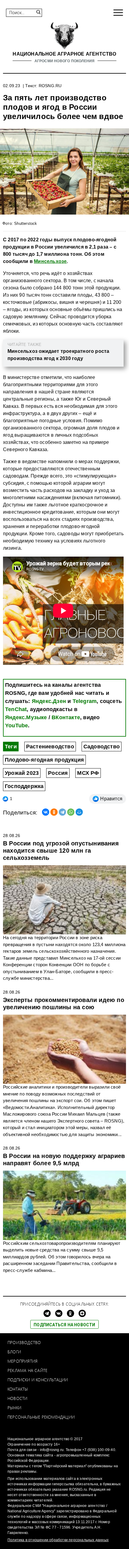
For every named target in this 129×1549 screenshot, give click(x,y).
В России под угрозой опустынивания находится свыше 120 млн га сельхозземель (61, 850)
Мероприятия (23, 1361)
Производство (24, 1342)
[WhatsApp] (70, 812)
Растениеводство (50, 747)
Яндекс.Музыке (26, 717)
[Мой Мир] (79, 812)
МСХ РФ (88, 773)
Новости (17, 1398)
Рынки (14, 1407)
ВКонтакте (66, 717)
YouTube (16, 726)
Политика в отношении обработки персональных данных (58, 1540)
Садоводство (101, 747)
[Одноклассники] (54, 812)
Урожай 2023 (22, 773)
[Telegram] (62, 812)
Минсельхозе (50, 261)
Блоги (14, 1352)
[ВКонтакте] (45, 812)
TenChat (16, 709)
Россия (58, 773)
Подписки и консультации (38, 1379)
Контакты (18, 1389)
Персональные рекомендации (41, 1417)
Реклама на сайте (27, 1370)
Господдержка (24, 786)
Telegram (85, 701)
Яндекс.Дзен (49, 701)
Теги (11, 747)
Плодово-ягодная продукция (44, 760)
